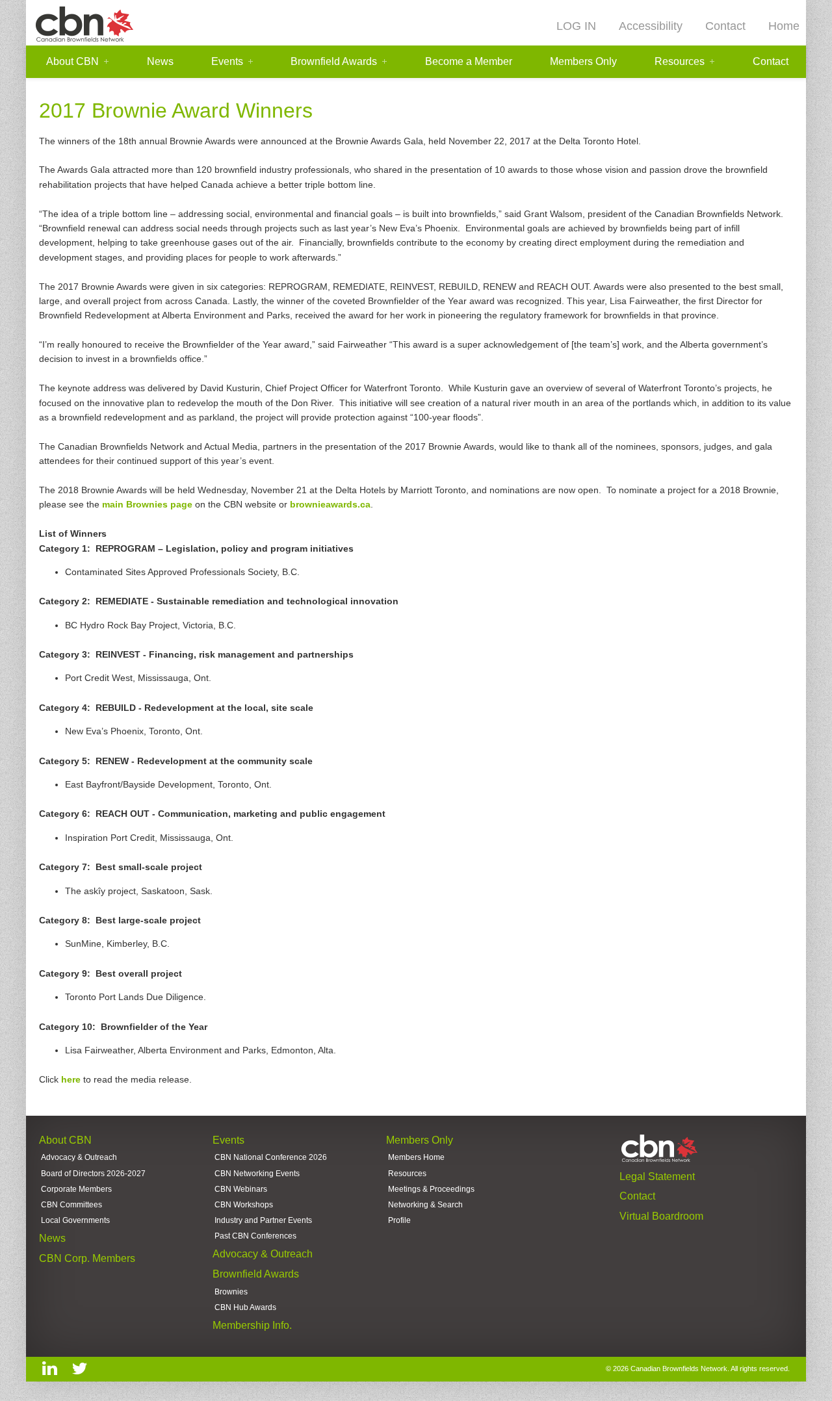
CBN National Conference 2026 (270, 1157)
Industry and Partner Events (263, 1220)
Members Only (583, 61)
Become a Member (468, 61)
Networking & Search (425, 1204)
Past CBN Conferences (255, 1235)
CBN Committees (71, 1204)
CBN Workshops (243, 1204)
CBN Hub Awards (245, 1307)
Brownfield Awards (334, 61)
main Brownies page (147, 504)
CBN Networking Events (257, 1173)
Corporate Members (76, 1189)
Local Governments (75, 1220)
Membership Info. (252, 1325)
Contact (725, 25)
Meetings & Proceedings (431, 1189)
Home (784, 25)
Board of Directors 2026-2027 (93, 1173)
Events (227, 61)
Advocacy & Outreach (79, 1157)
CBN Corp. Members (87, 1258)
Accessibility (650, 25)
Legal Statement (657, 1176)
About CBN (72, 61)
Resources (680, 61)
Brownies (231, 1291)
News (160, 61)
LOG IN (576, 25)
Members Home (416, 1157)
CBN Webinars (240, 1189)
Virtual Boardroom (661, 1216)
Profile (399, 1220)
